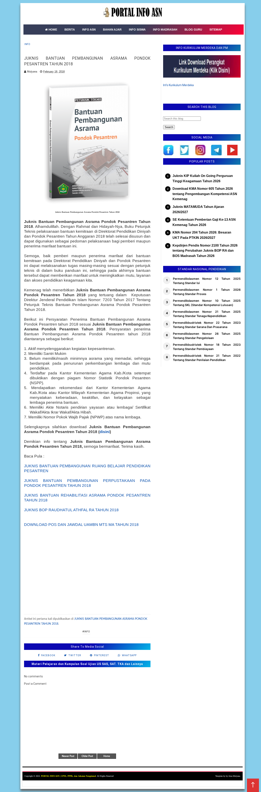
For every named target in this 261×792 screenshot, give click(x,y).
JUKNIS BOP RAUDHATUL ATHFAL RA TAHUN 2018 (71, 510)
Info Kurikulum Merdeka (178, 85)
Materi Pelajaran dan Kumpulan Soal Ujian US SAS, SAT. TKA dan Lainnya (87, 664)
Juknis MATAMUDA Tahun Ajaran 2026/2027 (198, 209)
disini (105, 432)
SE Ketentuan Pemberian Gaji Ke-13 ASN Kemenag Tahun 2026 (204, 222)
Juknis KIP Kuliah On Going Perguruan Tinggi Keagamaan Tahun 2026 (203, 178)
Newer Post (68, 756)
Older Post (87, 756)
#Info (86, 631)
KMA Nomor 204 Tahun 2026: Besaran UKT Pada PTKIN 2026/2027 (202, 235)
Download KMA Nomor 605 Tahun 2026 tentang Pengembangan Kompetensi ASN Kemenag (205, 194)
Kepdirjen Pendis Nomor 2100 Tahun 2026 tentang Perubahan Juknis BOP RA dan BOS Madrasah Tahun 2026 (205, 251)
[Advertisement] (87, 575)
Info (27, 44)
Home (106, 756)
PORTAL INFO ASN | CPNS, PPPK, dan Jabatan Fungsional (68, 776)
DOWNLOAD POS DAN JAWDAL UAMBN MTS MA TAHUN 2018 (81, 524)
